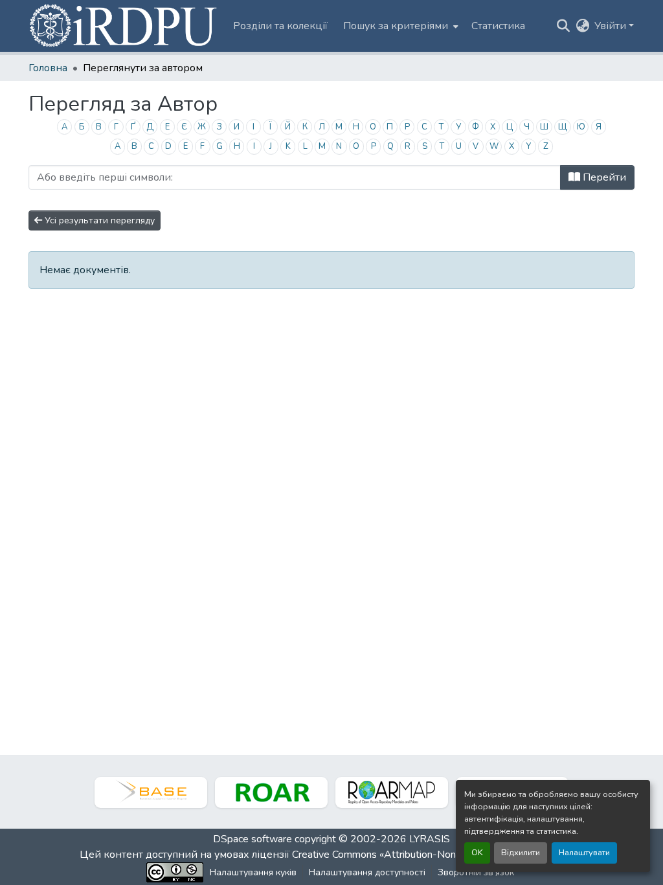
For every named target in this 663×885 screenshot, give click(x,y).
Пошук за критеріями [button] (395, 26)
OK (477, 852)
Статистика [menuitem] (498, 26)
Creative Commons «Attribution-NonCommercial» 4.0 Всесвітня (436, 854)
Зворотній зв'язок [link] (476, 872)
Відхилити (520, 852)
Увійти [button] (611, 26)
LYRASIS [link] (429, 839)
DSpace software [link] (252, 839)
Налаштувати (584, 852)
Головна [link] (47, 68)
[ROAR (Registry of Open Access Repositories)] (271, 792)
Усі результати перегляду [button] (98, 220)
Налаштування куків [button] (253, 872)
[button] (124, 26)
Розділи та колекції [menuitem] (280, 26)
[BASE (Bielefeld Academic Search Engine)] (151, 792)
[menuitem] (399, 26)
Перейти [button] (603, 177)
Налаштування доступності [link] (367, 872)
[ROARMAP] (391, 792)
